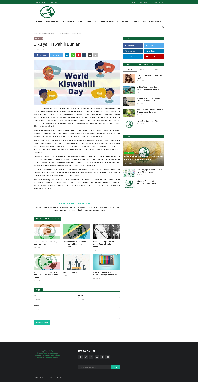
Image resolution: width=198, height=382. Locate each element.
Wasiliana (54, 2)
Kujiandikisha (143, 2)
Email (80, 295)
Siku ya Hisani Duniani (72, 272)
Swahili (156, 2)
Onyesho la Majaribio (41, 2)
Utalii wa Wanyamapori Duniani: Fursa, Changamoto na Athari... (148, 88)
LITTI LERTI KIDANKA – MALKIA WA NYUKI (149, 77)
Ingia (133, 2)
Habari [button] (125, 21)
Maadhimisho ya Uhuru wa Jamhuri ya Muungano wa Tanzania (74, 244)
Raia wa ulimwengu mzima (47, 33)
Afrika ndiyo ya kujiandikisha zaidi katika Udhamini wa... (149, 171)
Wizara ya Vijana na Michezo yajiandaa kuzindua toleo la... (148, 182)
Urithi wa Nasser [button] (109, 21)
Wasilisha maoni (42, 322)
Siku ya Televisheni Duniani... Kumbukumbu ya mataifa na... (105, 273)
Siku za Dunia (60, 33)
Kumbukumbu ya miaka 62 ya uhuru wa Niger (46, 243)
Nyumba (39, 21)
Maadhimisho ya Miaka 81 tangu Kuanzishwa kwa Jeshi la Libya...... (106, 244)
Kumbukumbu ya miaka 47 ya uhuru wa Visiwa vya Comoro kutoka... (46, 274)
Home (35, 33)
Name (36, 295)
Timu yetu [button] (91, 21)
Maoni (38, 290)
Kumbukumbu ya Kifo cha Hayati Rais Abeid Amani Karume (149, 99)
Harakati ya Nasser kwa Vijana (148, 121)
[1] (163, 2)
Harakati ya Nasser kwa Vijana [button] (147, 21)
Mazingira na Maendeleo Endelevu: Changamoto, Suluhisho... (150, 111)
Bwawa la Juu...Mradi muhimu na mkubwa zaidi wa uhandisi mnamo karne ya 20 (55, 209)
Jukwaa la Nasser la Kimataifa (60, 21)
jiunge (115, 367)
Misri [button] (79, 21)
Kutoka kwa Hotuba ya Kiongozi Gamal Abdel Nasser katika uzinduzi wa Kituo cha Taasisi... (98, 209)
